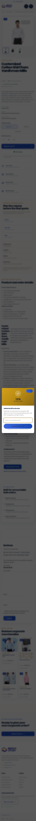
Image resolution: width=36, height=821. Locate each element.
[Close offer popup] (29, 391)
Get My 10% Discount (18, 426)
